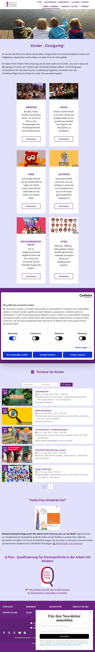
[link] (57, 2)
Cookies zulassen (77, 355)
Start (39, 2)
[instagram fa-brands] (9, 633)
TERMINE (84, 6)
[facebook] (4, 633)
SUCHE (29, 612)
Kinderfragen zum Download (67, 543)
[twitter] (14, 633)
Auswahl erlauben (47, 355)
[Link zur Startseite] (14, 4)
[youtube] (19, 633)
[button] (31, 139)
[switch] (35, 338)
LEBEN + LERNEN (50, 6)
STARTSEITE (7, 607)
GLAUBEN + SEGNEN (79, 2)
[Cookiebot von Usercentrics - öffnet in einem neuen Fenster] (81, 296)
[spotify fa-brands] (25, 633)
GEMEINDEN (31, 607)
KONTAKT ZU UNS (9, 612)
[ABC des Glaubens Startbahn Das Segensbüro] (88, 2)
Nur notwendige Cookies (17, 355)
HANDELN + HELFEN (69, 6)
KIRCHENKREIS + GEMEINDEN (56, 2)
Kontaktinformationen (23, 638)
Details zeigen (81, 347)
